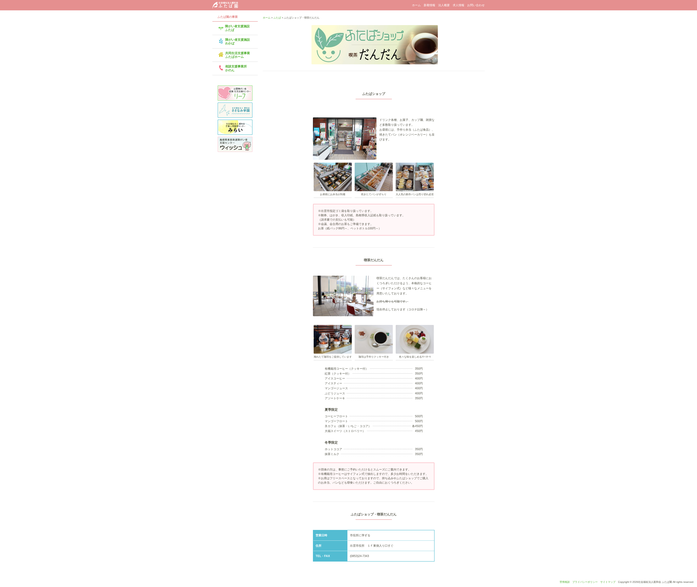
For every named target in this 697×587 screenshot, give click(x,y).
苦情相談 (565, 581)
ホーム (416, 5)
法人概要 (444, 5)
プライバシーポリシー (585, 581)
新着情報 (429, 5)
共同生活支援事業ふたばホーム (237, 55)
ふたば (277, 17)
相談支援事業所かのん (236, 68)
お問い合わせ (476, 5)
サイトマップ (608, 581)
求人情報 (458, 5)
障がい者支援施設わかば (237, 41)
